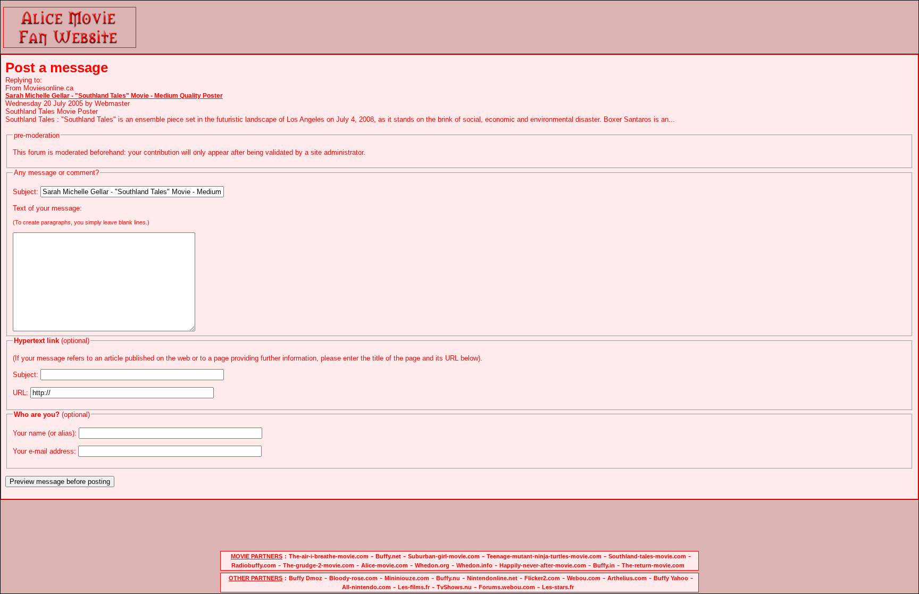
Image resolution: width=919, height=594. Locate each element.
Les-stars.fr (558, 587)
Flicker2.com (542, 578)
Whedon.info (474, 565)
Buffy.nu (448, 578)
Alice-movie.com (384, 565)
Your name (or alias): (45, 433)
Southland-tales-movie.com (647, 556)
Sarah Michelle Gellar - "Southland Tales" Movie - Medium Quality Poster (114, 95)
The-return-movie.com (653, 565)
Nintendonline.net (492, 578)
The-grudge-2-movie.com (318, 565)
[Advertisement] (580, 27)
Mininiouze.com (407, 578)
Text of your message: (47, 208)
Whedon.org (432, 565)
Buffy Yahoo (671, 578)
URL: (20, 393)
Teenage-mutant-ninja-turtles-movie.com (544, 556)
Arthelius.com (627, 578)
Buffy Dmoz (305, 578)
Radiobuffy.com (253, 565)
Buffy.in (604, 565)
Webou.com (583, 578)
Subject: (25, 192)
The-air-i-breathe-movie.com (329, 556)
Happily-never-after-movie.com (542, 565)
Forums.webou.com (507, 587)
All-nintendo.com (366, 587)
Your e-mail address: (44, 451)
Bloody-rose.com (353, 578)
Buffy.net (388, 556)
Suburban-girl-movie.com (444, 556)
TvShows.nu (454, 587)
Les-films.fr (414, 587)
